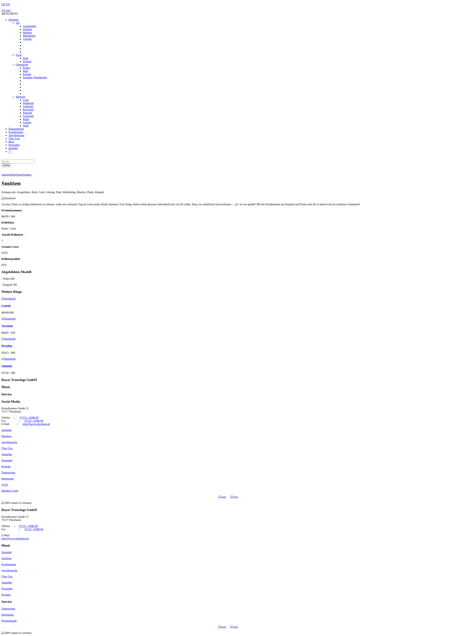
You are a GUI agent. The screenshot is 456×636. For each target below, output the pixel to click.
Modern (27, 32)
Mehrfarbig (29, 35)
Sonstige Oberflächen (35, 77)
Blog (11, 141)
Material (20, 96)
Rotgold (27, 112)
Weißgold (28, 103)
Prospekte (14, 144)
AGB (4, 484)
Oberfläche (22, 64)
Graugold (28, 116)
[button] (10, 13)
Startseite (6, 174)
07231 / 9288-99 (29, 417)
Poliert (26, 67)
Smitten (27, 174)
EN (8, 4)
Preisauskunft (9, 620)
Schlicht (27, 29)
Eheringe (14, 19)
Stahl (25, 125)
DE (3, 4)
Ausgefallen (29, 26)
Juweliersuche (16, 135)
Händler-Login (9, 490)
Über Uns (14, 138)
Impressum (7, 478)
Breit (25, 58)
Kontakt (13, 148)
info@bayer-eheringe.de (36, 424)
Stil (17, 22)
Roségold (28, 109)
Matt (25, 71)
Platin (26, 119)
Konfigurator (16, 132)
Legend (6, 305)
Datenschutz (8, 472)
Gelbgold (28, 106)
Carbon (27, 122)
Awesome (7, 325)
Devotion (6, 345)
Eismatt (27, 74)
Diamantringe (16, 128)
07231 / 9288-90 (34, 420)
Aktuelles (6, 454)
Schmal (27, 61)
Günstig (27, 38)
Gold (25, 99)
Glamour (6, 365)
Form (19, 55)
